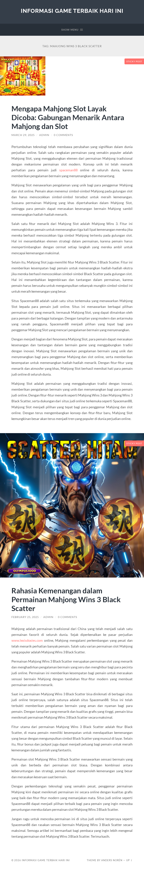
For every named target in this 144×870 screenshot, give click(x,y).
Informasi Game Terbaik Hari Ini (72, 11)
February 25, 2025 (25, 617)
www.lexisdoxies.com (27, 640)
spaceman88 (68, 170)
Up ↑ (129, 860)
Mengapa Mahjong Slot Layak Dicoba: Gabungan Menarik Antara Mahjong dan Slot (67, 117)
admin (44, 135)
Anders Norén (111, 860)
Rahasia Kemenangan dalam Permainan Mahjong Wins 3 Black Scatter (66, 599)
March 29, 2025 (23, 135)
